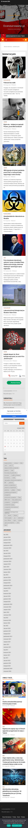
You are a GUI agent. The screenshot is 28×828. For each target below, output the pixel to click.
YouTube (14, 416)
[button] (14, 411)
